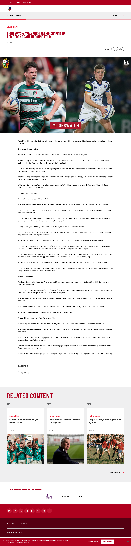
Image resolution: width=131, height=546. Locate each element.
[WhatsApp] (49, 510)
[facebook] (113, 49)
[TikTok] (26, 510)
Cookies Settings (93, 541)
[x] (118, 49)
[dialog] (65, 542)
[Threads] (43, 510)
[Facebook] (15, 510)
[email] (122, 49)
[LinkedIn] (38, 510)
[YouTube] (32, 510)
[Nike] (81, 496)
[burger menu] (122, 8)
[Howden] (65, 496)
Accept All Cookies (107, 541)
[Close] (128, 542)
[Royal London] (49, 496)
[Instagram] (9, 510)
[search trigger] (117, 8)
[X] (20, 510)
